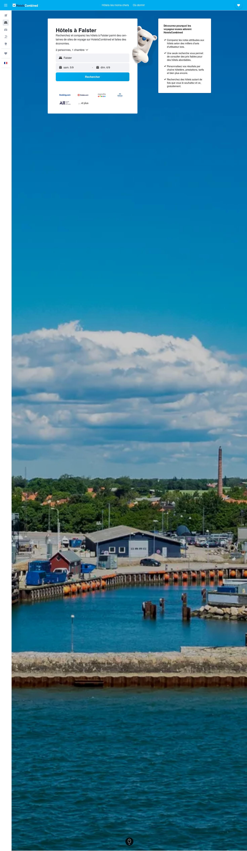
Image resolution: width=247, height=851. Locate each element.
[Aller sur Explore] (5, 43)
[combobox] (72, 50)
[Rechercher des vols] (5, 15)
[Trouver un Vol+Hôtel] (5, 36)
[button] (5, 5)
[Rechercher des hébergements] (5, 22)
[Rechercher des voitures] (5, 29)
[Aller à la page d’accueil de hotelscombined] (25, 5)
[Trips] (5, 53)
